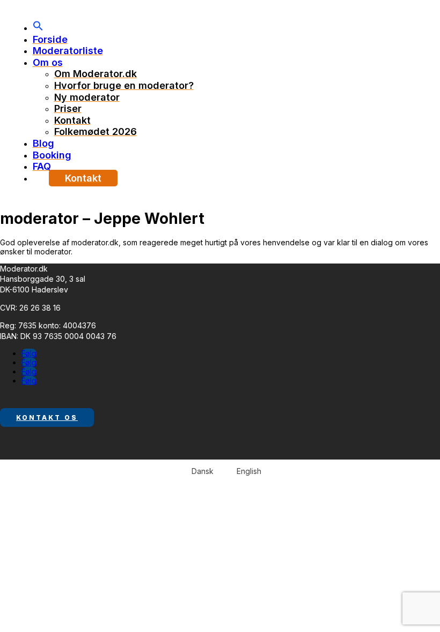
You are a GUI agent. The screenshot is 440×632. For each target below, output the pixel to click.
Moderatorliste (68, 50)
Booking (52, 155)
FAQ (42, 166)
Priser (68, 108)
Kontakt (72, 120)
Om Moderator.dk (95, 73)
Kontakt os (47, 417)
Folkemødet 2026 (95, 131)
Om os (48, 62)
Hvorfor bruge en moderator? (124, 85)
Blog (43, 143)
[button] (38, 27)
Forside (50, 39)
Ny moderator (87, 97)
